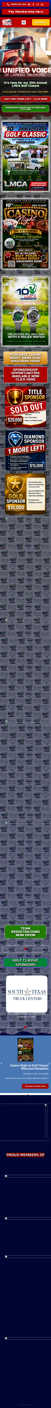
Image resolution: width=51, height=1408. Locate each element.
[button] (24, 22)
